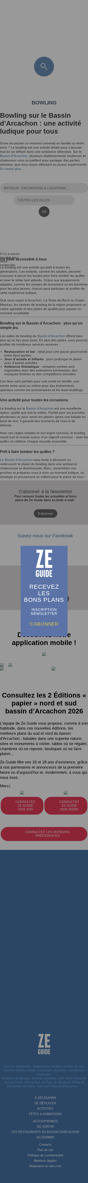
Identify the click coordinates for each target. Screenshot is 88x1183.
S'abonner (44, 624)
